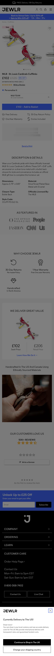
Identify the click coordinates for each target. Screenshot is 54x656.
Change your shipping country (27, 650)
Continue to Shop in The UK (27, 642)
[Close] (50, 610)
